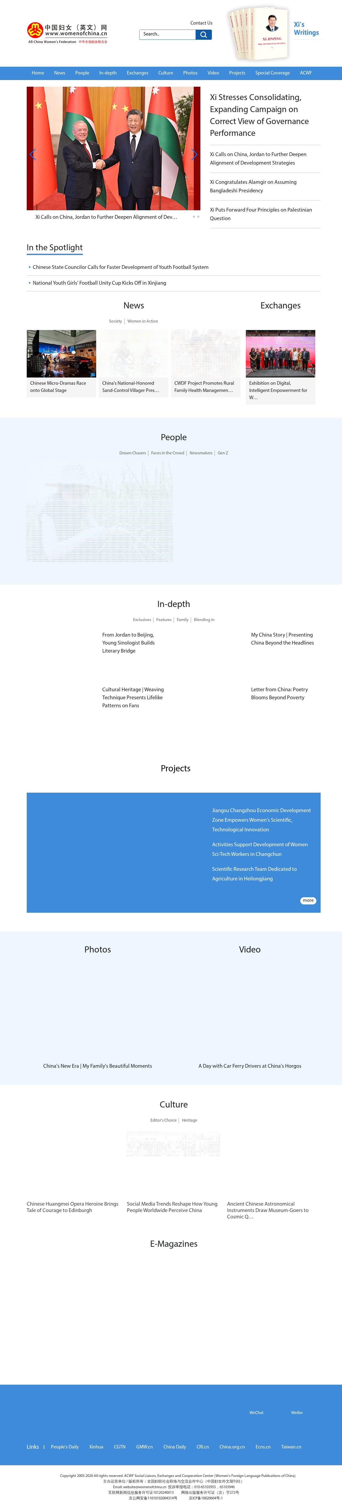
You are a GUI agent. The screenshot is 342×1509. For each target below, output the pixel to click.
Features (164, 620)
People (82, 73)
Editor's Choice (163, 1120)
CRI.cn (203, 1447)
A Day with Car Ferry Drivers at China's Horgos (250, 1066)
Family (183, 620)
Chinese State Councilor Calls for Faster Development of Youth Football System (121, 267)
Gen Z (223, 453)
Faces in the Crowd (167, 453)
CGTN (120, 1447)
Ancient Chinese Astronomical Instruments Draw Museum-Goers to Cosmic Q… (268, 1211)
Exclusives (142, 620)
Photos (190, 73)
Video (213, 73)
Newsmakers (201, 453)
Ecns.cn (263, 1447)
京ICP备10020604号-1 (206, 1498)
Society (115, 321)
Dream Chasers (132, 453)
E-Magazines (173, 1244)
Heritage (189, 1120)
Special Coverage (272, 73)
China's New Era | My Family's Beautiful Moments (97, 1066)
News (59, 73)
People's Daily (65, 1447)
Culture (165, 73)
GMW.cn (144, 1447)
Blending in (204, 620)
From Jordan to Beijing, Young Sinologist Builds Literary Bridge (128, 643)
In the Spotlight (55, 248)
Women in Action (142, 321)
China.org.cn (232, 1447)
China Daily (175, 1447)
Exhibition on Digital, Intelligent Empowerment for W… (278, 390)
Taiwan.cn (291, 1447)
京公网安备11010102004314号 (153, 1498)
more (308, 900)
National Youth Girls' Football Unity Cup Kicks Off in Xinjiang (99, 283)
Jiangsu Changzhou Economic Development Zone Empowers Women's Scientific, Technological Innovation (261, 820)
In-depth (108, 73)
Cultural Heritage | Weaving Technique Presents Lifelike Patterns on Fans (133, 698)
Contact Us (201, 23)
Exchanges (137, 73)
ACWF (306, 73)
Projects (237, 73)
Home (38, 73)
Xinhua (96, 1447)
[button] (190, 217)
